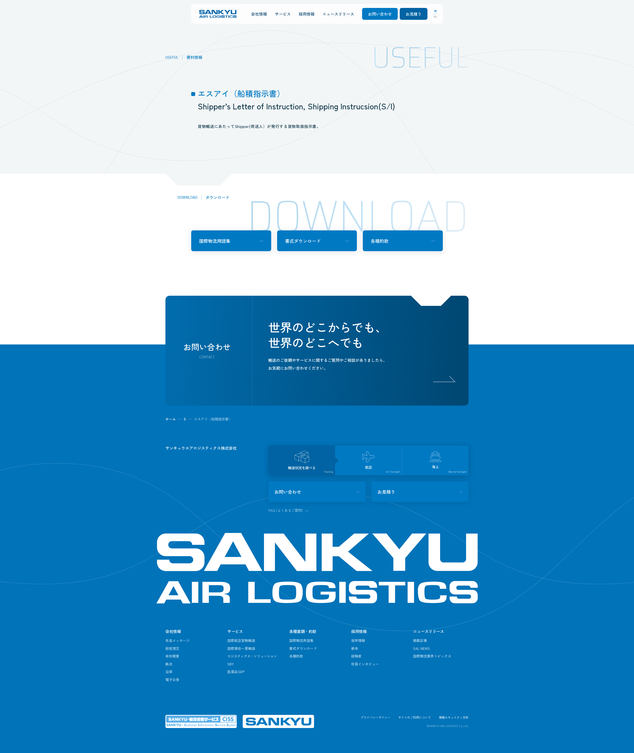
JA (435, 10)
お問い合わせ (380, 14)
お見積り (414, 14)
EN (435, 16)
